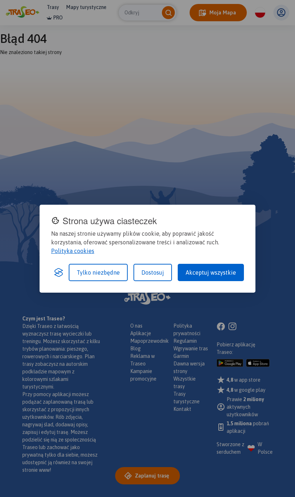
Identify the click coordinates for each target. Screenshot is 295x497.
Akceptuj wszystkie (211, 272)
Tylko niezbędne (98, 272)
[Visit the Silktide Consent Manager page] (58, 272)
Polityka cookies (72, 251)
